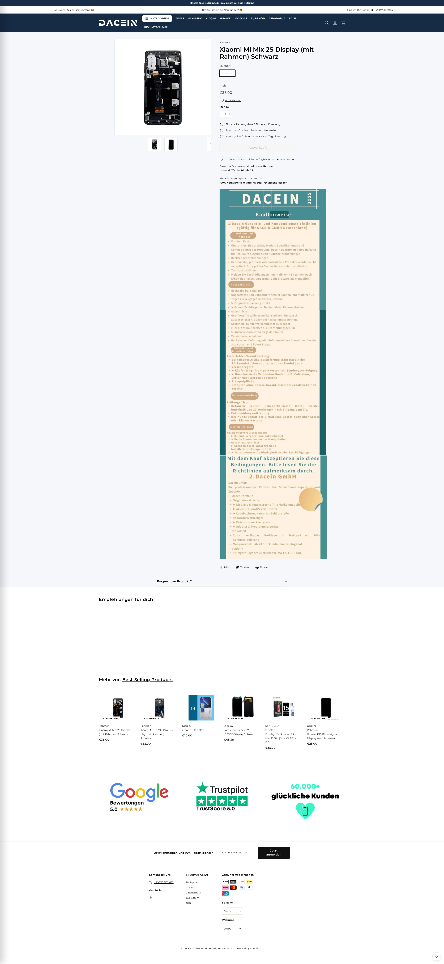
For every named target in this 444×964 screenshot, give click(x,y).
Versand (190, 887)
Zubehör (258, 18)
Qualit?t (225, 66)
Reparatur (276, 18)
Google (241, 18)
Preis (223, 85)
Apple (180, 18)
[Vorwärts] (209, 144)
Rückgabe (192, 882)
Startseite (225, 42)
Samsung (195, 18)
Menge (224, 106)
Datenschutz (193, 892)
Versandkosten (233, 100)
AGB (188, 903)
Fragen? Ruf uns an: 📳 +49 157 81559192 (370, 9)
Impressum (192, 897)
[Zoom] (163, 87)
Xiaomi (211, 18)
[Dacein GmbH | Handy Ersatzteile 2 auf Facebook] (151, 897)
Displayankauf (156, 27)
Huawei (226, 18)
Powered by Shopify (247, 948)
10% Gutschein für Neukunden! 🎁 (222, 9)
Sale (292, 18)
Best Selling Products (147, 679)
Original (227, 73)
